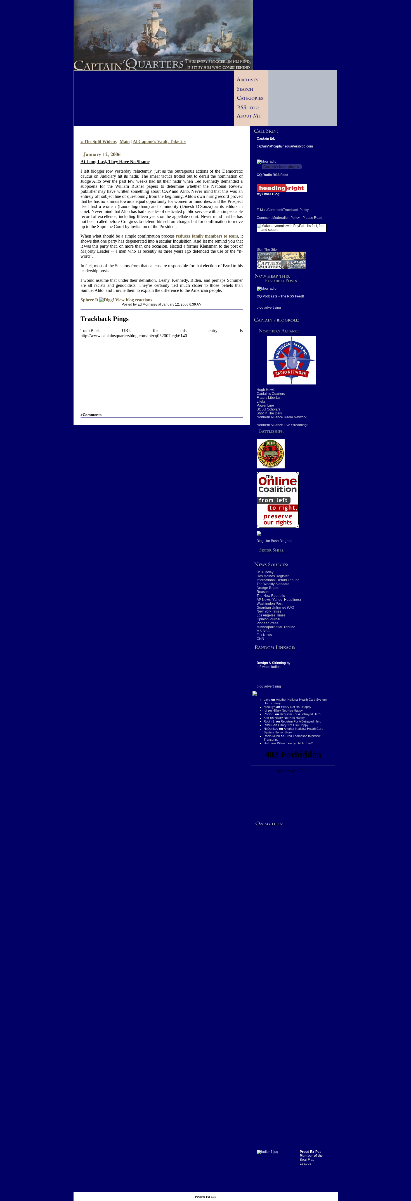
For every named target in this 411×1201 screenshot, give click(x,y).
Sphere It (89, 299)
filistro (267, 743)
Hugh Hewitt (266, 390)
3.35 (213, 1196)
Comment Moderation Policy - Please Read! (290, 218)
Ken (266, 717)
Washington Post (269, 604)
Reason (263, 592)
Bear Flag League (307, 1161)
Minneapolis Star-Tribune (276, 627)
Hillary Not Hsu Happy (296, 707)
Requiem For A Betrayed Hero (300, 714)
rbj (265, 710)
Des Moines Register (273, 576)
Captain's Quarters (271, 394)
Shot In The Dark (269, 413)
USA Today (265, 572)
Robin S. (269, 721)
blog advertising (269, 307)
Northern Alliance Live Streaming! (282, 425)
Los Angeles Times (271, 615)
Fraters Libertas (268, 398)
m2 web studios (268, 667)
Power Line (265, 405)
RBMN (268, 725)
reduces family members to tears (206, 236)
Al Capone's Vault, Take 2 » (159, 141)
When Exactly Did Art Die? (295, 743)
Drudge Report (268, 588)
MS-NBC (263, 631)
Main (125, 141)
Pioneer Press (267, 623)
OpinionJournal (268, 619)
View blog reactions (133, 299)
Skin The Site (267, 250)
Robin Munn (272, 736)
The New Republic (271, 596)
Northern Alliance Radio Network (281, 417)
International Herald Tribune (278, 580)
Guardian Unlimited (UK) (275, 607)
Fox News (264, 635)
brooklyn (269, 707)
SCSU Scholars (268, 409)
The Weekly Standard (273, 584)
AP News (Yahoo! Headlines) (279, 600)
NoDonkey (271, 728)
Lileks (261, 402)
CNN (260, 639)
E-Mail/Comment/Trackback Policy (283, 210)
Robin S (269, 714)
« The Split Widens (99, 141)
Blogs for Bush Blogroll (274, 541)
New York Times (269, 611)
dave (267, 699)
